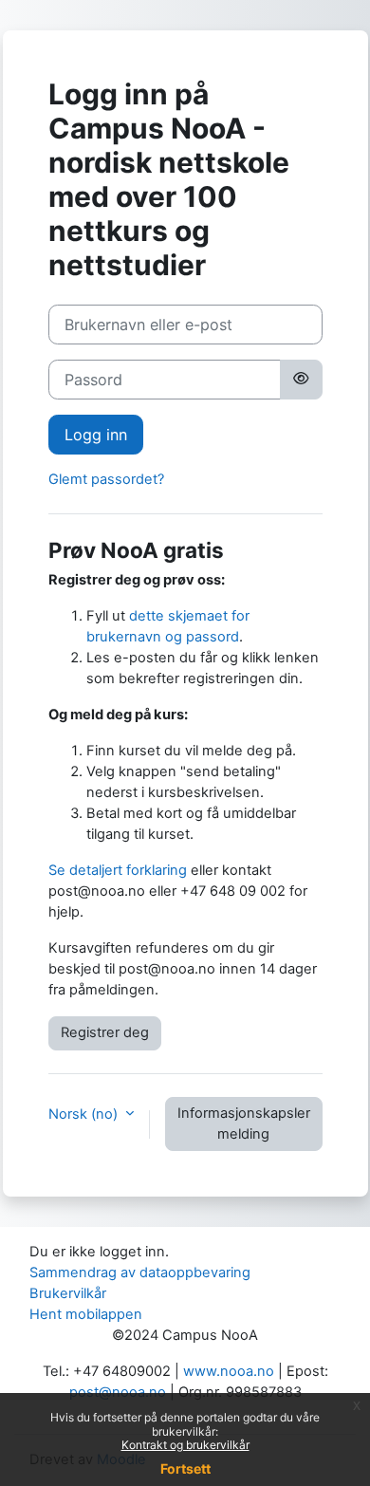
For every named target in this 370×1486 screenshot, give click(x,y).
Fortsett (185, 1468)
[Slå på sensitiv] (301, 379)
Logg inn (96, 434)
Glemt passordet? (106, 479)
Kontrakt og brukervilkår (185, 1445)
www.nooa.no (228, 1371)
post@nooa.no (117, 1392)
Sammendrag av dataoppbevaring (139, 1272)
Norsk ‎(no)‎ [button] (84, 1114)
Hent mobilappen (85, 1314)
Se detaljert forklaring (117, 870)
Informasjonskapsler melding (243, 1123)
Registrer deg (105, 1032)
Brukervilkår (67, 1293)
